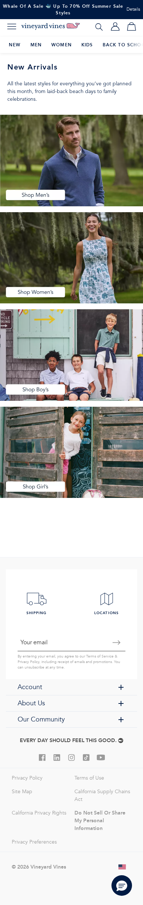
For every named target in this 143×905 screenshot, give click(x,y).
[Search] (99, 26)
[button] (121, 885)
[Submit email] (116, 642)
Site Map (22, 791)
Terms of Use (89, 778)
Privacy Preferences (34, 842)
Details (133, 9)
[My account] (115, 26)
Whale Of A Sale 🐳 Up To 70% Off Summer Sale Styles (63, 9)
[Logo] (51, 26)
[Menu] (12, 26)
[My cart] (131, 26)
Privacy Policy (28, 662)
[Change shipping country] (122, 867)
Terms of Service (100, 656)
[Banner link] (71, 160)
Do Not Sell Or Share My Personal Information (99, 820)
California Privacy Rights (39, 813)
